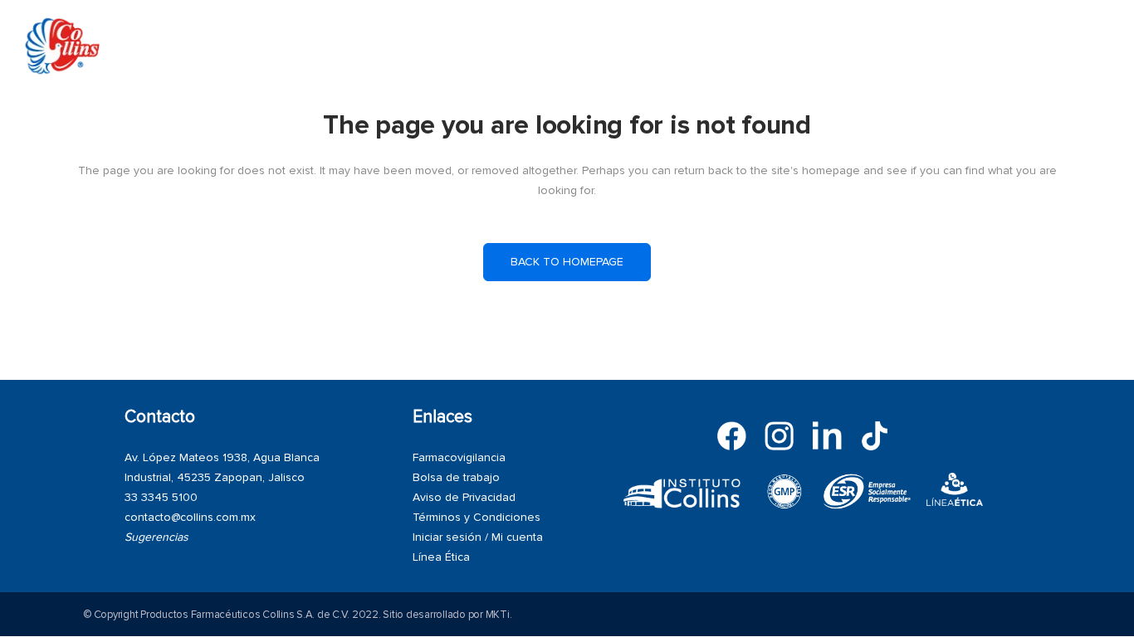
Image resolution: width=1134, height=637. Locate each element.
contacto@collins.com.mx (190, 517)
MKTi (498, 614)
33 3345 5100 (161, 497)
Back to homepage (567, 262)
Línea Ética (441, 557)
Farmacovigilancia (459, 457)
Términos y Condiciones (476, 517)
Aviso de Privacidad (464, 497)
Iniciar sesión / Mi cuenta (478, 537)
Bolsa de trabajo (456, 477)
